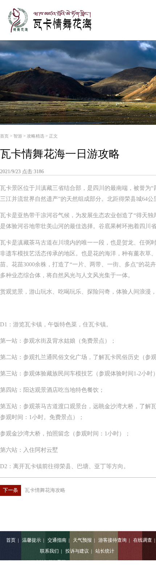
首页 (4, 136)
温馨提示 (31, 540)
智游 (17, 136)
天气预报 (82, 540)
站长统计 (104, 551)
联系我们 (49, 551)
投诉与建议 (77, 551)
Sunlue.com (138, 562)
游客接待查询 (112, 540)
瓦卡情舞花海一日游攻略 (60, 154)
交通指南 (57, 540)
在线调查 (142, 540)
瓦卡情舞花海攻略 (34, 490)
